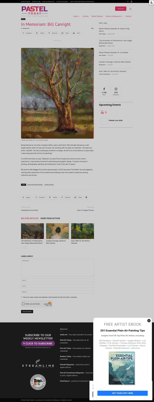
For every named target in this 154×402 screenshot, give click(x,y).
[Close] (149, 320)
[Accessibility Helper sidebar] (151, 2)
